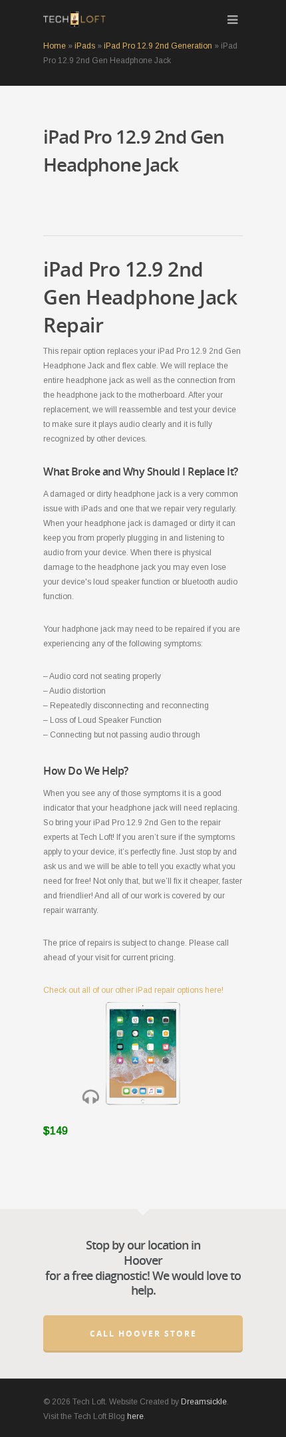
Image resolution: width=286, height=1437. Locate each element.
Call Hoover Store (143, 1333)
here (135, 1416)
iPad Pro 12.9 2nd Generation (158, 46)
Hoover (143, 1260)
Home (54, 46)
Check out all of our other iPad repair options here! (133, 990)
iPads (84, 46)
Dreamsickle (204, 1401)
